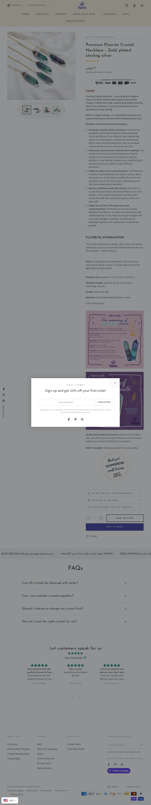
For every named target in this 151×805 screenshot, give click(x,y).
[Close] (115, 383)
